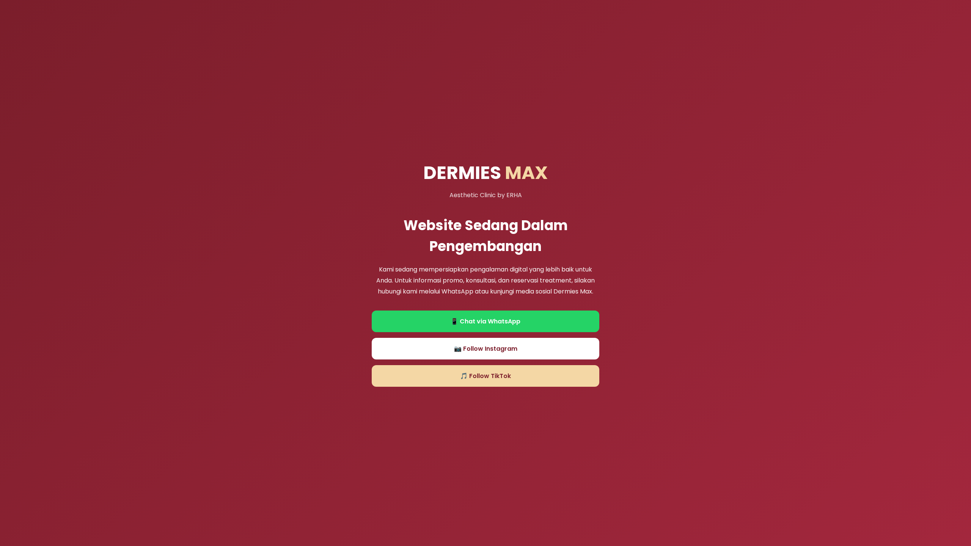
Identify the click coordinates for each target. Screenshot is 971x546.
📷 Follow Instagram (485, 348)
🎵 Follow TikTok (485, 376)
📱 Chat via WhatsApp (485, 321)
